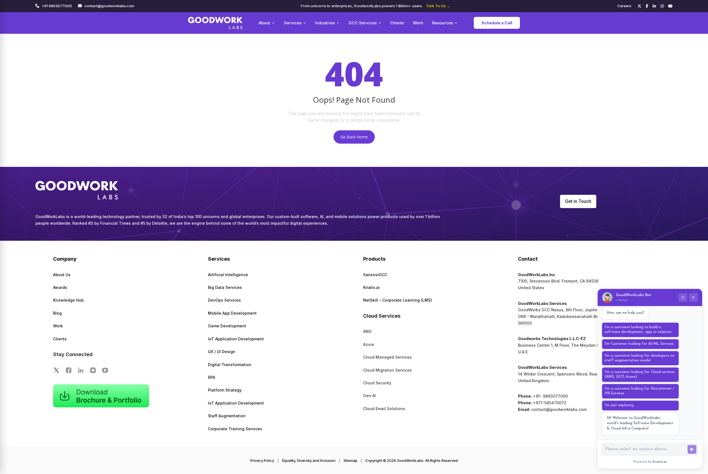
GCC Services (362, 22)
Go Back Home (354, 136)
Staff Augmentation (227, 415)
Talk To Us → (438, 6)
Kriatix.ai (371, 287)
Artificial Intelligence (228, 274)
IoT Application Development (236, 338)
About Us (62, 274)
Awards (60, 287)
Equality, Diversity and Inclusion (308, 460)
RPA (211, 377)
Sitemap (350, 460)
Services (292, 22)
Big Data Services (225, 287)
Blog (57, 313)
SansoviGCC (375, 274)
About (264, 22)
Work (418, 22)
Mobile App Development (232, 313)
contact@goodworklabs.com (109, 6)
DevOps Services (224, 300)
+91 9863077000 (57, 6)
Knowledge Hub (68, 300)
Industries (325, 22)
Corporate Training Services (235, 428)
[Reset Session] (682, 297)
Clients (397, 22)
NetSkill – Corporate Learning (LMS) (397, 300)
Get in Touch (578, 201)
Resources (442, 22)
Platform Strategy (225, 390)
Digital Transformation (229, 364)
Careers (624, 6)
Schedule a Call (496, 22)
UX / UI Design (221, 351)
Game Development (227, 325)
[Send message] (692, 449)
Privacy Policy (262, 460)
